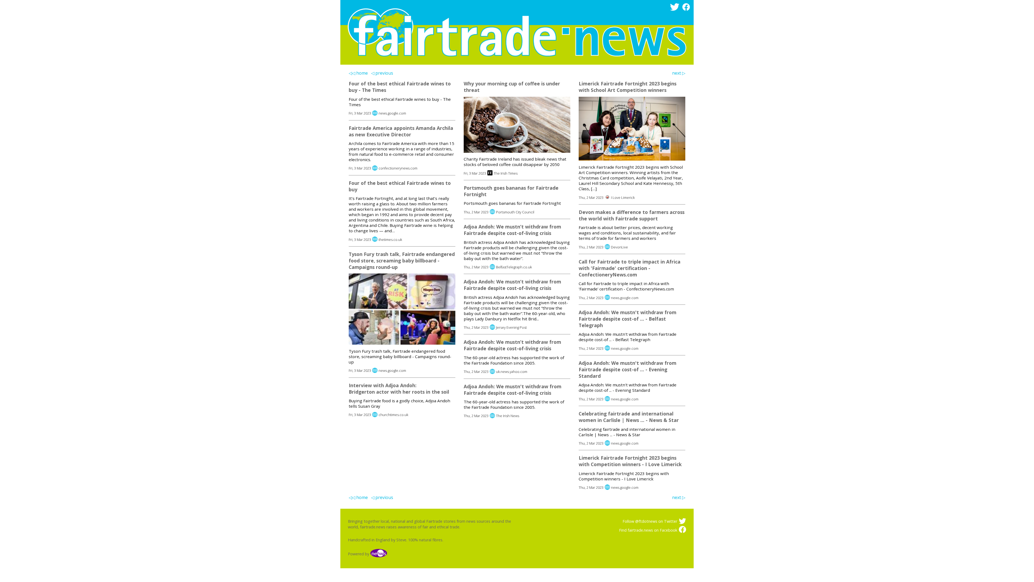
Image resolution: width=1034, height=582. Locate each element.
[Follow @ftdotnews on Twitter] (675, 9)
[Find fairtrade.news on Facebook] (687, 9)
